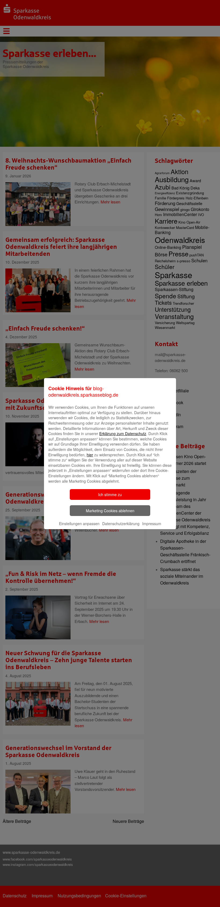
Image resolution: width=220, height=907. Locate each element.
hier (90, 454)
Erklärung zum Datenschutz (122, 433)
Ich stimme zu (110, 494)
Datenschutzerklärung (121, 523)
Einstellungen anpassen (79, 523)
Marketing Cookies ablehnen (110, 510)
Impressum (151, 523)
